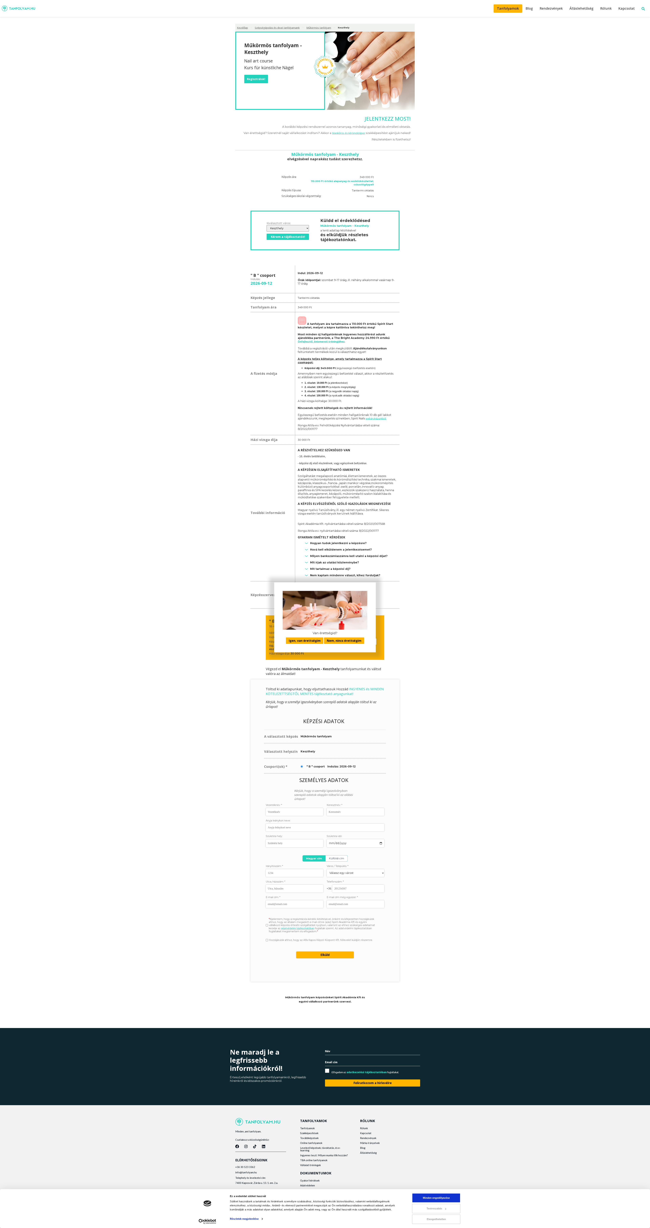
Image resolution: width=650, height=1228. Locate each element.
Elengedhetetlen (436, 1219)
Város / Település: (337, 866)
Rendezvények (551, 8)
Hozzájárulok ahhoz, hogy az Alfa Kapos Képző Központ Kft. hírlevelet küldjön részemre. (321, 940)
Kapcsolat (626, 8)
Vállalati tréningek (310, 1165)
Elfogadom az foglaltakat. (365, 1072)
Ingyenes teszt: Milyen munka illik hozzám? (324, 1155)
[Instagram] (246, 1146)
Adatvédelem (307, 1185)
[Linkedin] (263, 1146)
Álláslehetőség (581, 8)
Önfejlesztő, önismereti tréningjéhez (321, 341)
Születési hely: (274, 836)
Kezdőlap (242, 27)
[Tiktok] (255, 1146)
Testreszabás (434, 1208)
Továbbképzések (309, 1138)
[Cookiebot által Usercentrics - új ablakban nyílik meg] (207, 1221)
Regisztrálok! (256, 79)
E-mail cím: (273, 897)
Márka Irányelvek (370, 1142)
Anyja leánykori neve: (278, 820)
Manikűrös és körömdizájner (348, 133)
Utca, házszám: (275, 881)
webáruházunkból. (376, 418)
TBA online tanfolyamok (313, 1160)
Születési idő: (334, 836)
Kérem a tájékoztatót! (288, 237)
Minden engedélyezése (436, 1197)
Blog (529, 8)
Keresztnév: (334, 805)
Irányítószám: (274, 866)
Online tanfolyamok (311, 1142)
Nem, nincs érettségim (344, 641)
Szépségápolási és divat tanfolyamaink (277, 27)
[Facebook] (237, 1146)
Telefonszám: (335, 881)
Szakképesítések (309, 1133)
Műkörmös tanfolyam (318, 27)
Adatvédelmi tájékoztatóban (297, 928)
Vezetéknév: (274, 805)
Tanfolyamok (508, 8)
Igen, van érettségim (305, 641)
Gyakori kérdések (310, 1180)
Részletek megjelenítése (244, 1218)
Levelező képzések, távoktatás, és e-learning (320, 1149)
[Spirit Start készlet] (302, 324)
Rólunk (606, 8)
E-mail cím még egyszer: (342, 897)
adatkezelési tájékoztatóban (366, 1072)
